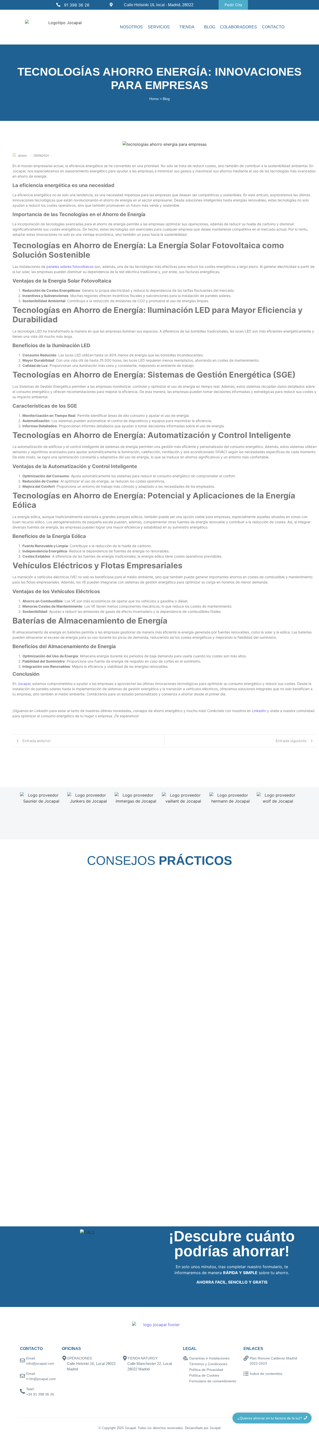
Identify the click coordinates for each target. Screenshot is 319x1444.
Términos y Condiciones (208, 1364)
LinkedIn (259, 711)
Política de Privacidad (206, 1370)
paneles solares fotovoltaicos (69, 266)
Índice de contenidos (266, 1374)
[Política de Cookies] (185, 1376)
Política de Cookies (204, 1375)
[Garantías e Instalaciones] (185, 1358)
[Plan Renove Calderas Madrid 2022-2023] (245, 1358)
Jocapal (23, 683)
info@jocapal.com (40, 1363)
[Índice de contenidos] (245, 1374)
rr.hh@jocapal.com (41, 1379)
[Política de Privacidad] (185, 1370)
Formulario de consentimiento (212, 1381)
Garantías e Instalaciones (209, 1358)
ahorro (22, 155)
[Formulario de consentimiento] (185, 1381)
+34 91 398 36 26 (40, 1394)
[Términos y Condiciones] (185, 1364)
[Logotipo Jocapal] (63, 23)
